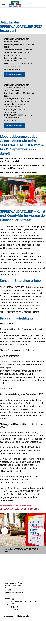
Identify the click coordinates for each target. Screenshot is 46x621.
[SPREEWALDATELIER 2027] (15, 7)
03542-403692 (15, 608)
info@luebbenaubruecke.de (24, 602)
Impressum (9, 616)
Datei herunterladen (14, 74)
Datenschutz (23, 616)
